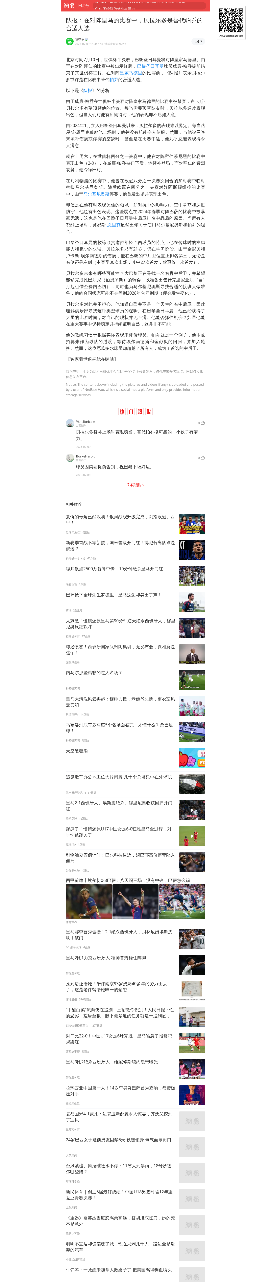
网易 (69, 5)
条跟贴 (134, 484)
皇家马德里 (131, 73)
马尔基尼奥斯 (96, 194)
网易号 (83, 5)
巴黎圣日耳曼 (150, 66)
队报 (87, 90)
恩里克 (114, 225)
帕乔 (114, 79)
